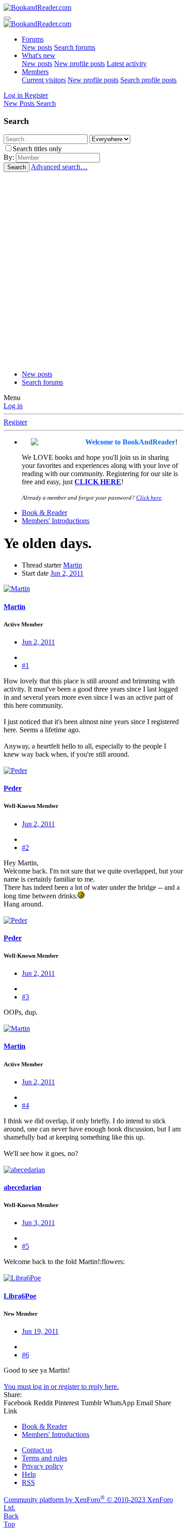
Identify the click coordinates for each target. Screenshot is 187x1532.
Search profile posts (148, 80)
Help (29, 1474)
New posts (37, 47)
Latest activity (127, 63)
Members (35, 72)
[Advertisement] (93, 270)
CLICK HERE (97, 482)
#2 (25, 847)
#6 (25, 1355)
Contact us (37, 1450)
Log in (13, 406)
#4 (25, 1105)
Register (15, 422)
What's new (38, 55)
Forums (33, 39)
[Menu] (7, 18)
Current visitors (44, 80)
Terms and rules (44, 1458)
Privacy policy (42, 1466)
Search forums (74, 47)
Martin (72, 565)
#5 (25, 1246)
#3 (25, 997)
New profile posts (79, 63)
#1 (25, 665)
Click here (149, 497)
